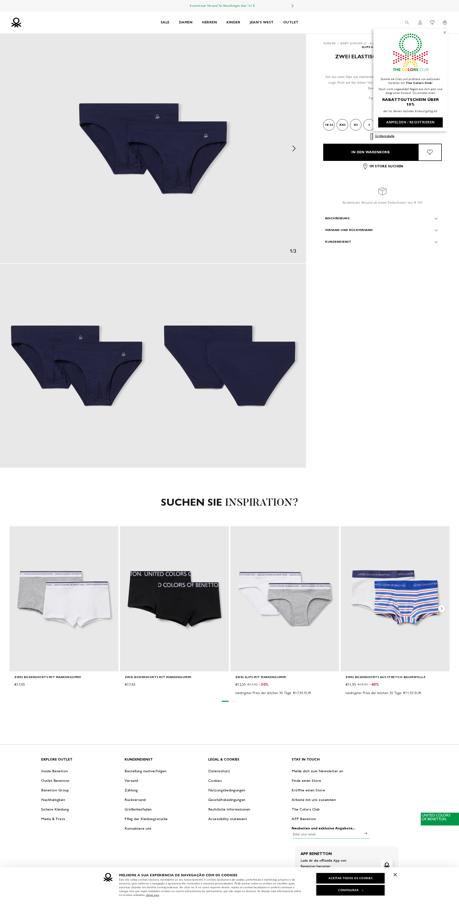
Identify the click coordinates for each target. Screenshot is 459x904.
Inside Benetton (54, 771)
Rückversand (135, 799)
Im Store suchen (386, 166)
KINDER (233, 22)
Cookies (215, 780)
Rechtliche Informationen (229, 809)
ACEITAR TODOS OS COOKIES (350, 878)
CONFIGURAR (348, 890)
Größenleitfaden (138, 809)
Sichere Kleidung (55, 809)
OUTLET (291, 22)
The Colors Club (306, 809)
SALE (165, 22)
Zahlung (131, 790)
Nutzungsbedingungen (227, 790)
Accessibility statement (227, 818)
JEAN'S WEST (262, 22)
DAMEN (186, 22)
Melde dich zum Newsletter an (317, 771)
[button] (153, 148)
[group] (64, 611)
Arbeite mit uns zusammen (314, 799)
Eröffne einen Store (308, 790)
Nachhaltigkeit (53, 799)
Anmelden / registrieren (410, 122)
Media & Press (53, 818)
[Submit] (365, 833)
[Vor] (292, 6)
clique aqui (152, 895)
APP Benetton (304, 818)
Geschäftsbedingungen (227, 799)
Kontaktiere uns (138, 828)
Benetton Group (55, 790)
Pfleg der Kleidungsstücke (146, 818)
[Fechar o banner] (395, 874)
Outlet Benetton (55, 780)
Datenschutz (219, 771)
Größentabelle (384, 136)
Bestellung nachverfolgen (145, 771)
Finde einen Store (306, 780)
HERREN (209, 22)
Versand (131, 780)
